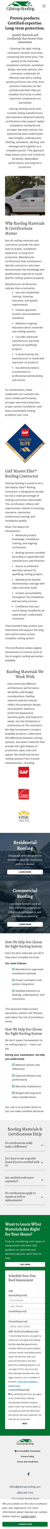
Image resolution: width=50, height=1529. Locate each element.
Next (25, 1423)
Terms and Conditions (27, 1381)
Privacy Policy (14, 1386)
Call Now (25, 1264)
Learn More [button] (25, 872)
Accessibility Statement (28, 1451)
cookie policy (28, 1516)
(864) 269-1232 (25, 1492)
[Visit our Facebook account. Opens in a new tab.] (28, 1474)
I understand (25, 1524)
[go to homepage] (21, 6)
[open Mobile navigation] (42, 6)
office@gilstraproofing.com (25, 1486)
